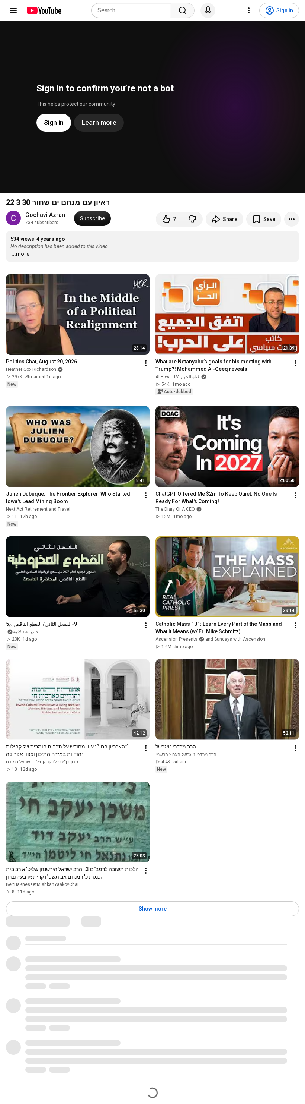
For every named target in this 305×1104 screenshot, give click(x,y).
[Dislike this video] (192, 219)
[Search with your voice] (207, 10)
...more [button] (20, 254)
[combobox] (133, 10)
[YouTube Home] (44, 10)
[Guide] (13, 10)
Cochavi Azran (45, 214)
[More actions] (291, 219)
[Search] (183, 10)
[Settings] (248, 10)
